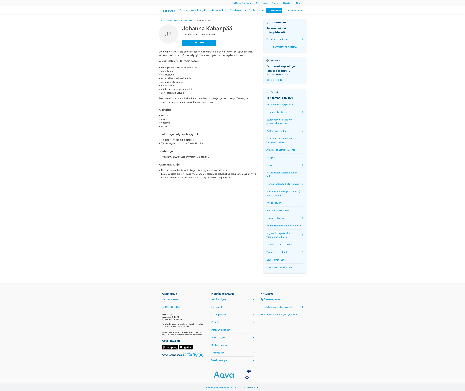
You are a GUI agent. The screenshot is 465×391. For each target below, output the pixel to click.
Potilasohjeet (218, 337)
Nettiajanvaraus (170, 299)
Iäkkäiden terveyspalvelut (280, 104)
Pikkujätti (287, 3)
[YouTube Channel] (201, 355)
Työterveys (255, 10)
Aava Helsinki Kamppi (278, 39)
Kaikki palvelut (219, 314)
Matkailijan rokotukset (278, 210)
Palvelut (183, 10)
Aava (274, 3)
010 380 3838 (274, 80)
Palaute (215, 322)
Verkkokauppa (238, 10)
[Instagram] (189, 355)
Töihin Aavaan (262, 3)
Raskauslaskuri (219, 345)
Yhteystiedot (218, 352)
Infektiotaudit (273, 202)
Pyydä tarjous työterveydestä (277, 306)
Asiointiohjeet (219, 299)
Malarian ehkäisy (275, 218)
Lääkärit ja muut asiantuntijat (179, 20)
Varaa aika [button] (199, 43)
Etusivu (162, 20)
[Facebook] (183, 355)
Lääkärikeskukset (218, 10)
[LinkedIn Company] (195, 355)
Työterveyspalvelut (271, 299)
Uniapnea (271, 157)
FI (297, 3)
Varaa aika (276, 10)
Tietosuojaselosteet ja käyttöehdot (221, 387)
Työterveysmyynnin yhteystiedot (279, 314)
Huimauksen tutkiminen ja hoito (283, 225)
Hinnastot (216, 306)
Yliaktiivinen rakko (276, 130)
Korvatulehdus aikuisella (279, 267)
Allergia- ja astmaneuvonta (280, 149)
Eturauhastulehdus (276, 112)
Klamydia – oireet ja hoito (280, 244)
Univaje (270, 165)
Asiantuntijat (198, 10)
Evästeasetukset (251, 387)
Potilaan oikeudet (220, 329)
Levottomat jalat (275, 259)
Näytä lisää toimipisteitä (285, 47)
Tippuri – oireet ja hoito (279, 252)
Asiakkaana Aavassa (240, 3)
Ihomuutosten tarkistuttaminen (283, 183)
